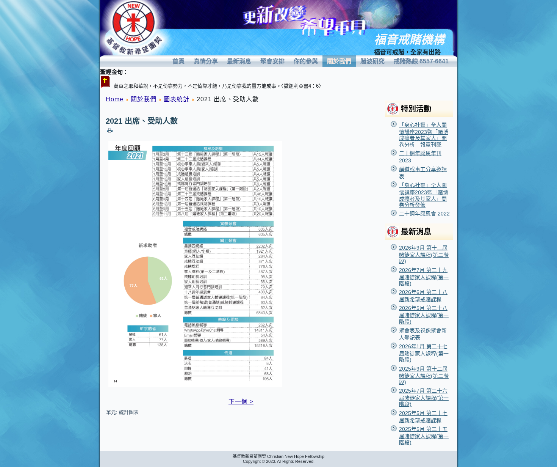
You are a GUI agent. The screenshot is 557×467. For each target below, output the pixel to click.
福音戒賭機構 (409, 39)
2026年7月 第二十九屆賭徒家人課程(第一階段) (424, 276)
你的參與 (306, 61)
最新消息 (239, 61)
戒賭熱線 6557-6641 (421, 61)
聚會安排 (272, 61)
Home (115, 99)
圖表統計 (176, 99)
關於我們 (339, 61)
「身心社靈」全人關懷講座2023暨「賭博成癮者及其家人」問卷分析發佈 (423, 195)
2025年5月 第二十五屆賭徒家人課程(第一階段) (424, 435)
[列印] (109, 130)
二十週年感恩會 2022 (424, 214)
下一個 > (240, 401)
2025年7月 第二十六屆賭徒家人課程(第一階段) (424, 397)
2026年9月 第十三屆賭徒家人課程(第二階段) (424, 254)
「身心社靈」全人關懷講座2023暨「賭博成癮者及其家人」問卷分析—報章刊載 (423, 135)
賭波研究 (372, 61)
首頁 (178, 61)
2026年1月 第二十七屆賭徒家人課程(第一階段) (424, 353)
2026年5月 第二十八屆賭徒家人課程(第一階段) (424, 314)
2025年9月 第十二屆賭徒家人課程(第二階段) (424, 375)
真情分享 (206, 61)
